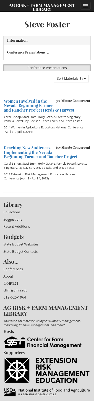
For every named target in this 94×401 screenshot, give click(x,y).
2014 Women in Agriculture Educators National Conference (43, 127)
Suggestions (12, 219)
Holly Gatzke (46, 117)
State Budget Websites (20, 244)
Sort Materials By (70, 78)
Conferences (13, 269)
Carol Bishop (12, 117)
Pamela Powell (14, 121)
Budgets (13, 236)
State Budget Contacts (20, 251)
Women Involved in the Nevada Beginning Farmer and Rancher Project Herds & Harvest (39, 105)
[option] (47, 117)
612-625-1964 (14, 297)
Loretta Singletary (68, 117)
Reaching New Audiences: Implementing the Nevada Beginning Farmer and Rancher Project (40, 152)
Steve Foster (73, 121)
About (8, 276)
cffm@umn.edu (15, 290)
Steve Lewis (49, 121)
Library (12, 204)
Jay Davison (32, 121)
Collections (12, 212)
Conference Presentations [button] (47, 68)
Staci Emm (29, 117)
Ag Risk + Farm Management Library (42, 6)
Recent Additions (16, 226)
